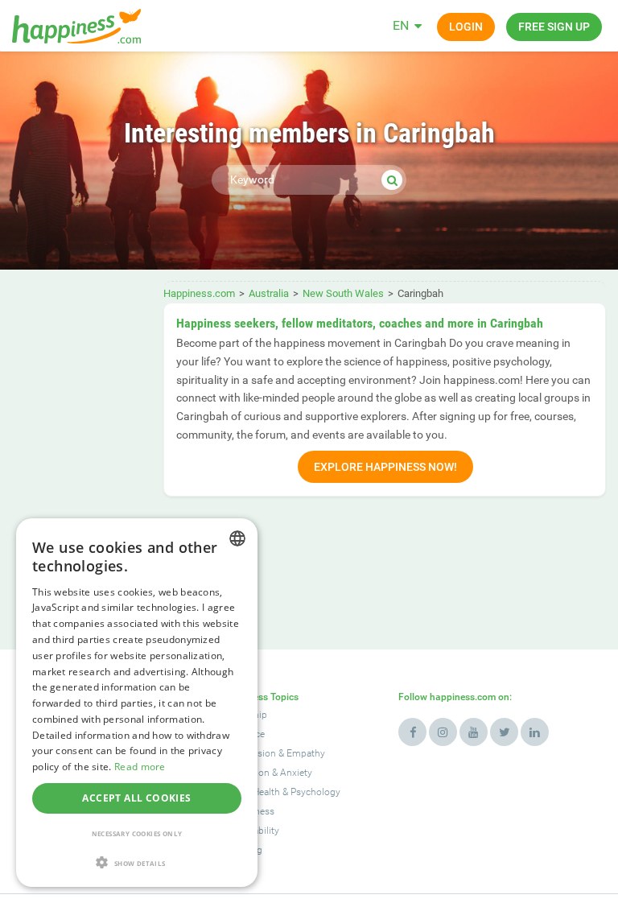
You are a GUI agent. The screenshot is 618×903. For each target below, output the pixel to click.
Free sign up (554, 26)
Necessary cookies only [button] (137, 833)
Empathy (305, 753)
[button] (136, 862)
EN (401, 25)
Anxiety (296, 772)
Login (466, 26)
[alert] (137, 702)
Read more (140, 766)
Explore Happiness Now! (385, 466)
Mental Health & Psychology (280, 792)
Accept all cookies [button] (136, 798)
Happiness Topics (260, 697)
